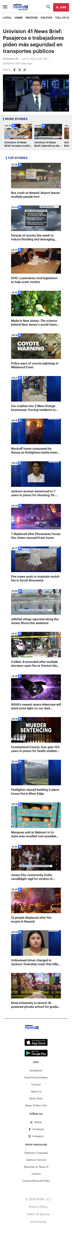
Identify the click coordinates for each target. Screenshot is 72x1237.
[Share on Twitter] (19, 69)
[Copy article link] (24, 69)
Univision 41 (10, 59)
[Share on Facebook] (14, 69)
